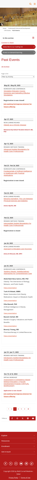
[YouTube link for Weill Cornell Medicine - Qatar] (21, 463)
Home (4, 28)
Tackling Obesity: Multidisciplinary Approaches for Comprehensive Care (18, 273)
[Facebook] (12, 418)
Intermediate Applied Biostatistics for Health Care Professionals (17, 224)
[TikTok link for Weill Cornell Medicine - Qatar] (31, 463)
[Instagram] (17, 418)
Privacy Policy (13, 478)
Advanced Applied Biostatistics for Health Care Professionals (16, 150)
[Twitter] (22, 418)
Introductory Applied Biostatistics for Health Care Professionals (17, 359)
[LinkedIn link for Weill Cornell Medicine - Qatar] (26, 463)
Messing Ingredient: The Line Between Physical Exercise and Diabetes (18, 200)
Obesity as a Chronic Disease (15, 125)
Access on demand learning (12, 52)
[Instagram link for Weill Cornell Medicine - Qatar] (16, 463)
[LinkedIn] (27, 418)
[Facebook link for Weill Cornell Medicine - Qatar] (5, 463)
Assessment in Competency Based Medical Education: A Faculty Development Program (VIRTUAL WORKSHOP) (17, 383)
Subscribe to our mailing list (13, 47)
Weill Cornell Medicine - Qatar (10, 4)
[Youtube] (33, 418)
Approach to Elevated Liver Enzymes (18, 249)
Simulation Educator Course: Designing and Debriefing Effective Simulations (17, 93)
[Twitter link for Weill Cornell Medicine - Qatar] (10, 463)
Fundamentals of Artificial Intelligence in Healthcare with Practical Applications (18, 173)
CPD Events (7, 30)
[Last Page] (28, 409)
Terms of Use (25, 478)
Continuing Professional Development (19, 28)
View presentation (10, 288)
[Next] (24, 409)
